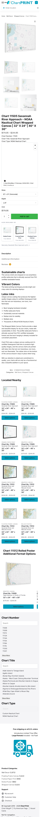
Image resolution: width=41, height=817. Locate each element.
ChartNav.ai (10, 185)
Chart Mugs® (6, 808)
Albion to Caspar (9, 683)
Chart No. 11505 (10, 407)
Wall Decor (9, 16)
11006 (5, 628)
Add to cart (24, 216)
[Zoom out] (35, 148)
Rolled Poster (26, 402)
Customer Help (10, 797)
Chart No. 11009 (14, 595)
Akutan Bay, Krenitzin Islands (13, 676)
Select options (10, 418)
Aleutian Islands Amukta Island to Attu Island (19, 686)
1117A (5, 646)
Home (3, 16)
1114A (5, 638)
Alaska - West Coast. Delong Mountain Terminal (20, 678)
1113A (5, 636)
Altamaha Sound (9, 694)
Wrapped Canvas (19, 16)
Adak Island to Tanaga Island (13, 671)
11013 (5, 633)
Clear (3, 207)
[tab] (20, 253)
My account (9, 793)
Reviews (6, 264)
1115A (5, 641)
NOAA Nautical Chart (10, 716)
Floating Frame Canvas (10, 402)
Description (6, 253)
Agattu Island (7, 673)
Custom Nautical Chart (11, 713)
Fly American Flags (21, 808)
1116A (5, 643)
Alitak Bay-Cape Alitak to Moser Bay (16, 691)
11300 (5, 648)
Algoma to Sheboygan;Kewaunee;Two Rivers (19, 689)
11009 (5, 630)
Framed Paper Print (8, 442)
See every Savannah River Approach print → (16, 245)
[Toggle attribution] (5, 181)
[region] (20, 165)
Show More (6, 655)
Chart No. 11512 (8, 488)
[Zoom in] (35, 145)
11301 (5, 651)
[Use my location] (37, 8)
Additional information (10, 259)
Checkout (8, 801)
